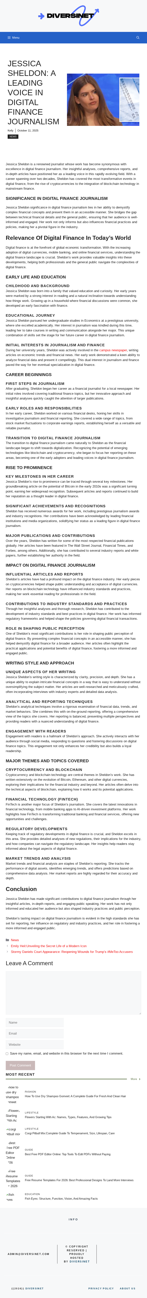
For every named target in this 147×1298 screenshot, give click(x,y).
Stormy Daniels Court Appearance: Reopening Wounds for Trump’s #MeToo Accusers (72, 952)
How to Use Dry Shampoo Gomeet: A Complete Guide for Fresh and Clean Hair (75, 1096)
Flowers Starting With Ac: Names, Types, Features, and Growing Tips (68, 1117)
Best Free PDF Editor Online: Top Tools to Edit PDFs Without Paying (67, 1154)
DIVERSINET (80, 1261)
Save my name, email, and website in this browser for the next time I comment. (66, 1053)
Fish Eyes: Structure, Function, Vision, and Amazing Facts (61, 1198)
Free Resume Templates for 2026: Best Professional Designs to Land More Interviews (79, 1180)
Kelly (10, 130)
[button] (138, 37)
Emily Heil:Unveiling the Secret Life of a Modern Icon (49, 946)
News (13, 136)
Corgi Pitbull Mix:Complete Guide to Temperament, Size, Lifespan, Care (70, 1133)
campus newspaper (113, 350)
